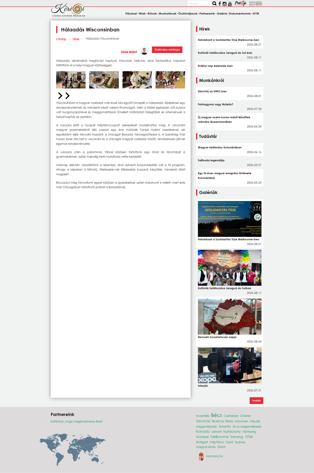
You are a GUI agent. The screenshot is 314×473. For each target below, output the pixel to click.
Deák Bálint (129, 52)
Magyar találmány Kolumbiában (219, 147)
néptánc (217, 442)
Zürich (221, 447)
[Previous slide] (59, 96)
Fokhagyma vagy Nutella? (215, 104)
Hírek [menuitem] (142, 13)
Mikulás (255, 421)
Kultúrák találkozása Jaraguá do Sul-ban (225, 52)
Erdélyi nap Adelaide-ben (215, 65)
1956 (249, 436)
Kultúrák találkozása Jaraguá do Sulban (224, 288)
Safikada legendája (211, 160)
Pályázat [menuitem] (131, 13)
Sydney (240, 442)
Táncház (203, 421)
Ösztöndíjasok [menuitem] (188, 13)
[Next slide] (67, 96)
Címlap (61, 39)
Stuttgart (202, 442)
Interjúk (203, 385)
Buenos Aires (222, 421)
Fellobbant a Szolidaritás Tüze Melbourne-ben (228, 39)
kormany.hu (214, 456)
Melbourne (219, 436)
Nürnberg (249, 431)
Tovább (256, 400)
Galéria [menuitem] (222, 13)
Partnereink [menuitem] (207, 13)
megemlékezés (206, 426)
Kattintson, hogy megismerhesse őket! (76, 421)
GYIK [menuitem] (256, 13)
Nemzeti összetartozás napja (217, 337)
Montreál (202, 437)
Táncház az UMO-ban (212, 91)
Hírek (76, 39)
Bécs (216, 415)
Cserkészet (231, 416)
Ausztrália (202, 416)
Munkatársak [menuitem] (167, 13)
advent (217, 431)
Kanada (203, 431)
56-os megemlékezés (247, 426)
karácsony (232, 431)
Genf (229, 442)
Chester (245, 416)
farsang (236, 436)
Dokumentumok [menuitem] (240, 13)
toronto (225, 426)
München (241, 421)
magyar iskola (206, 447)
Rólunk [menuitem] (152, 13)
